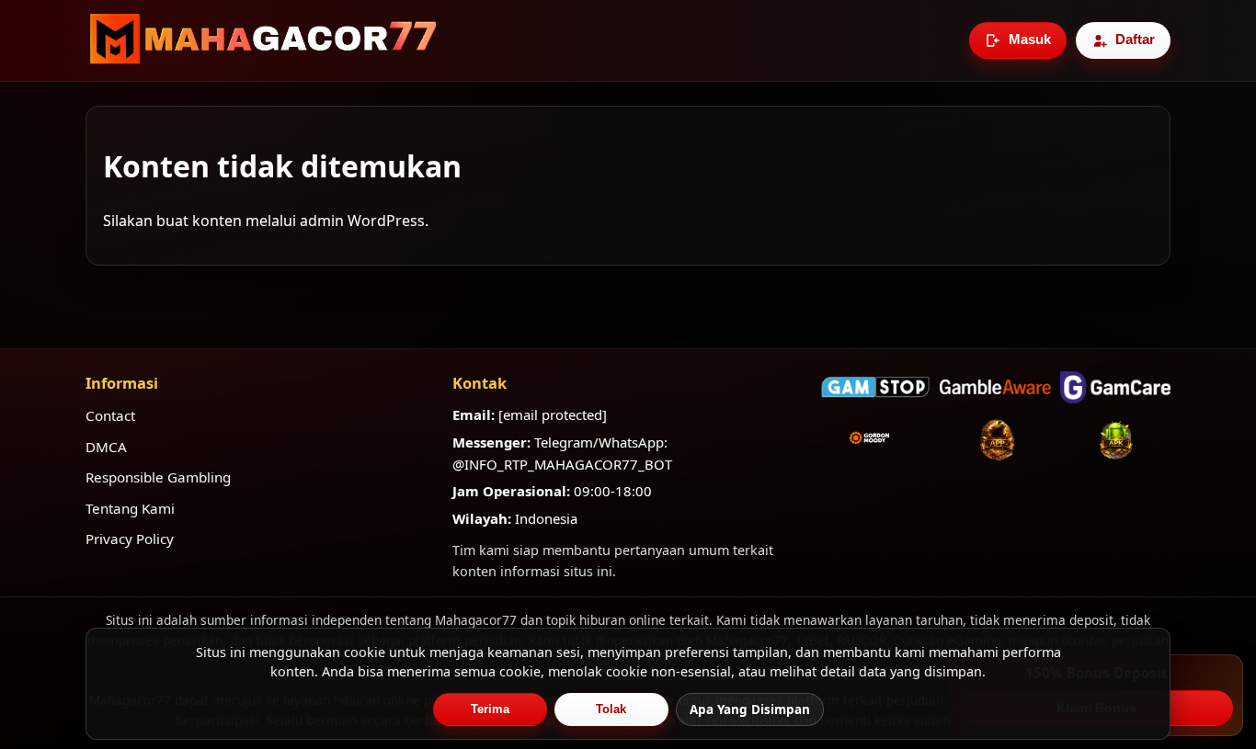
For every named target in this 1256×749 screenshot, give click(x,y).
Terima (490, 709)
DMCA (106, 446)
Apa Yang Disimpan (750, 709)
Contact (110, 415)
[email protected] (552, 414)
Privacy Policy (130, 538)
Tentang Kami (130, 508)
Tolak (611, 709)
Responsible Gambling (158, 477)
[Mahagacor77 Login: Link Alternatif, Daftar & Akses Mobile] (263, 40)
